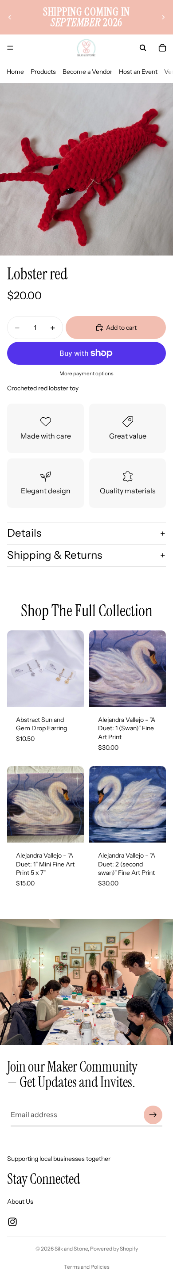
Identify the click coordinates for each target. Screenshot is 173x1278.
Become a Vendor (87, 72)
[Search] (143, 47)
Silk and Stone (71, 1248)
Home (15, 72)
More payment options (86, 373)
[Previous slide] (10, 17)
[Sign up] (153, 1115)
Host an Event (138, 72)
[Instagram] (12, 1222)
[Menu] (10, 48)
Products (43, 72)
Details (24, 532)
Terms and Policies (87, 1266)
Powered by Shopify (114, 1248)
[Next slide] (163, 17)
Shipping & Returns (54, 555)
